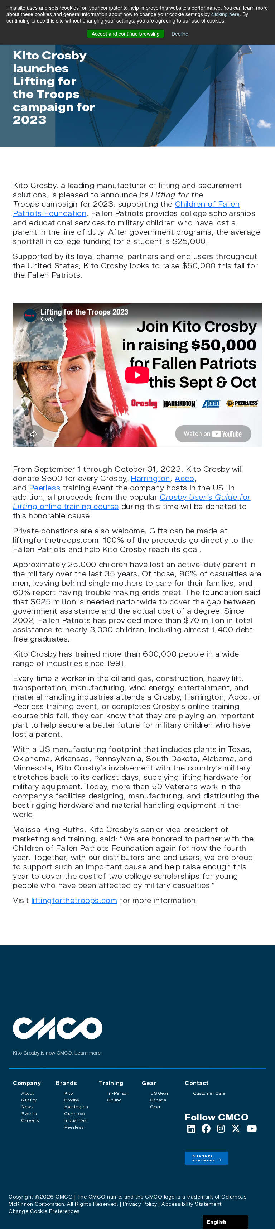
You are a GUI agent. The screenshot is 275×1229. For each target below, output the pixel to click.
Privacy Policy (140, 1204)
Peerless (44, 488)
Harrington (150, 478)
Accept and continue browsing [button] (126, 33)
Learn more (87, 1053)
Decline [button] (180, 33)
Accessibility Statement (191, 1204)
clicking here (225, 14)
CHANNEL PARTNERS (204, 1158)
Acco (184, 478)
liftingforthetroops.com (74, 900)
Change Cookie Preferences (44, 1211)
